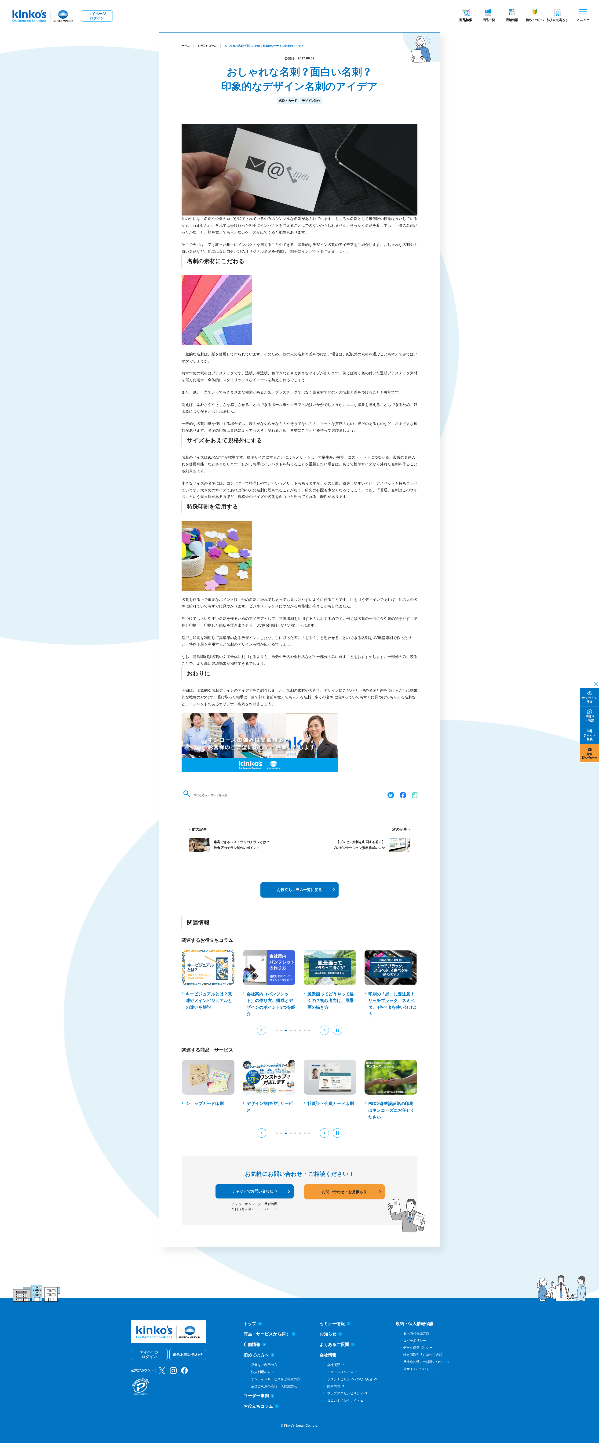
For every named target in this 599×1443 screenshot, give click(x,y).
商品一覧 (489, 20)
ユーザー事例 (256, 1395)
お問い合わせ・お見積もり (344, 1192)
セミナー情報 (332, 1323)
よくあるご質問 (334, 1344)
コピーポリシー (414, 1340)
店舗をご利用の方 (264, 1365)
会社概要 (333, 1365)
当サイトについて (416, 1369)
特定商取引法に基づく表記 (422, 1355)
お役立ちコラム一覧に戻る (299, 890)
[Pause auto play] (337, 1030)
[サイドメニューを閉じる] (594, 683)
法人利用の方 (261, 1372)
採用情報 (333, 1386)
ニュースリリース (340, 1372)
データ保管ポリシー (418, 1347)
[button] (261, 1030)
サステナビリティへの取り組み (350, 1379)
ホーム (186, 45)
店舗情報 (512, 20)
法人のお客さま (557, 20)
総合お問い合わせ (188, 1354)
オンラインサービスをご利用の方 (275, 1379)
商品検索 (465, 20)
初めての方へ (535, 20)
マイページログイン (97, 16)
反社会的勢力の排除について (424, 1362)
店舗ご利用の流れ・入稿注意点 (274, 1386)
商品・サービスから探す (267, 1334)
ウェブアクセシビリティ (345, 1393)
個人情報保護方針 (416, 1333)
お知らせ (328, 1334)
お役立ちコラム (207, 45)
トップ (250, 1323)
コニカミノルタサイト (343, 1400)
